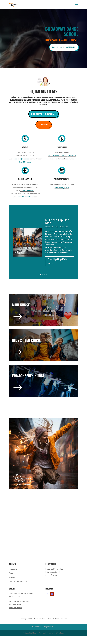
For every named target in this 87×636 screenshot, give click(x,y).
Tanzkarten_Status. (62, 188)
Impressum (48, 627)
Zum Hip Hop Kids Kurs (57, 261)
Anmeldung (43, 124)
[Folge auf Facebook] (47, 594)
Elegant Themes (38, 633)
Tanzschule (13, 569)
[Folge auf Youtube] (52, 594)
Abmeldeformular (25, 197)
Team (11, 573)
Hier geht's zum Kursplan (43, 114)
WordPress (60, 633)
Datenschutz (36, 627)
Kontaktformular (25, 162)
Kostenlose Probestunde (63, 47)
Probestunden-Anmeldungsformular (62, 156)
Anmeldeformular (27, 191)
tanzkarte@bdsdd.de (21, 159)
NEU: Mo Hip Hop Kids (57, 221)
